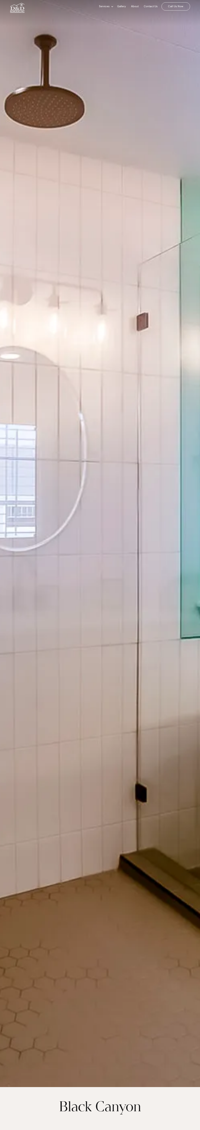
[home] (34, 6)
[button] (105, 6)
